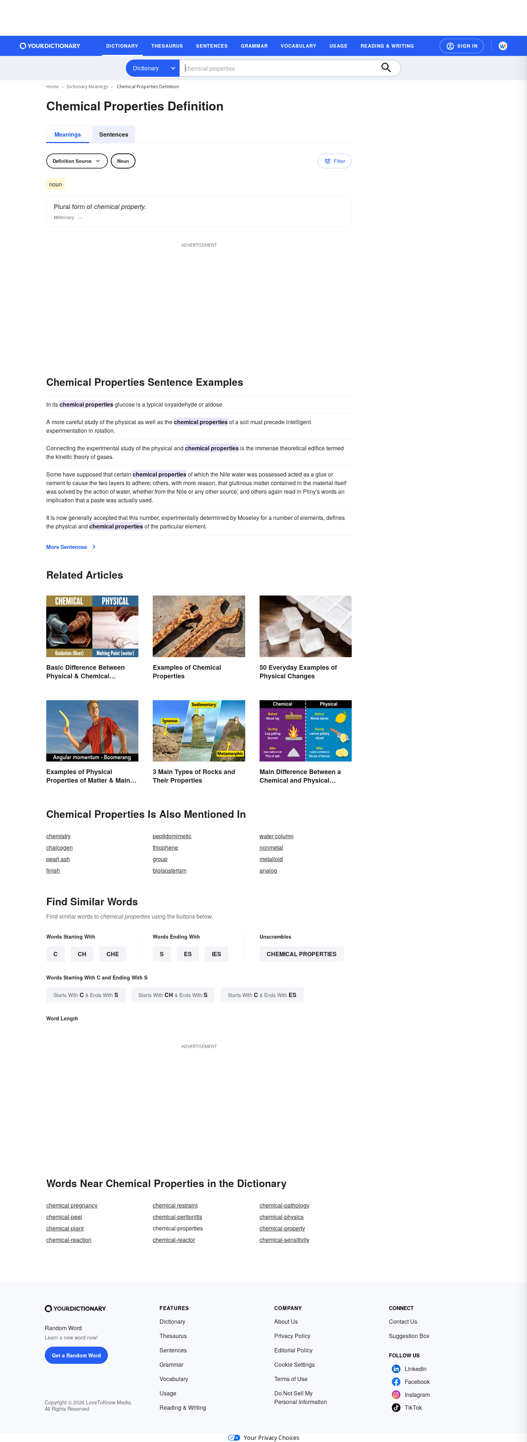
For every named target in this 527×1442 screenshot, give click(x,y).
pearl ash (58, 859)
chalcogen (59, 847)
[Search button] (389, 68)
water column (277, 836)
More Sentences (66, 547)
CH (82, 954)
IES (216, 954)
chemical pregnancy (72, 1205)
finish (53, 870)
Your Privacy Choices (271, 1438)
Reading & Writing (183, 1407)
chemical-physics (282, 1217)
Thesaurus (173, 1336)
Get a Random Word (76, 1355)
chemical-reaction (68, 1239)
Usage (168, 1393)
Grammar (171, 1364)
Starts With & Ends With (85, 995)
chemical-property (282, 1228)
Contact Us (403, 1321)
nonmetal (271, 847)
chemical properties (302, 954)
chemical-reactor (174, 1239)
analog (268, 870)
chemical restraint (175, 1205)
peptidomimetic (172, 836)
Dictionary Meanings (87, 87)
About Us (286, 1321)
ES (188, 954)
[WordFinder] (503, 46)
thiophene (165, 847)
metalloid (271, 859)
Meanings (67, 134)
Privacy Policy (292, 1336)
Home (52, 87)
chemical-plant (65, 1228)
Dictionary (146, 68)
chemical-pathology (284, 1205)
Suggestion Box (409, 1336)
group (160, 859)
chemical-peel (64, 1217)
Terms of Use (291, 1379)
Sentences (113, 134)
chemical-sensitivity (284, 1239)
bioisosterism (169, 870)
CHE (112, 954)
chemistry (58, 836)
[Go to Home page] (50, 46)
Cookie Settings (294, 1364)
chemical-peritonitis (177, 1217)
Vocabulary (174, 1379)
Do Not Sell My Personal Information (300, 1397)
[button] (462, 45)
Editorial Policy (293, 1350)
